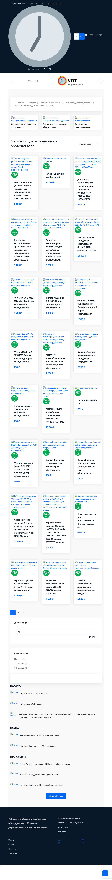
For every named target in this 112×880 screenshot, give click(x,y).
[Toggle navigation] (10, 81)
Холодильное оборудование (70, 823)
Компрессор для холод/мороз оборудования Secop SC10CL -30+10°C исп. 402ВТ (55, 415)
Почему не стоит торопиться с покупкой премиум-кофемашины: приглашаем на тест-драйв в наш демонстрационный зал (56, 715)
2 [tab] (18, 612)
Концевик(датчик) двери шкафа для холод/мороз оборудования (86, 357)
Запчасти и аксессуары (50, 103)
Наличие (20, 659)
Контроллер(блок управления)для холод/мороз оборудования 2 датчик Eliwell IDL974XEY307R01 (23, 190)
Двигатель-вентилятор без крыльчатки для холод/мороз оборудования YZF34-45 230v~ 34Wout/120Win (54, 250)
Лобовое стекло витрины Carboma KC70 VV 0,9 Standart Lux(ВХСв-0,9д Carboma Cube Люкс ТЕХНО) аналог (24, 528)
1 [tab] (12, 612)
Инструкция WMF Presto (31, 704)
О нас (11, 844)
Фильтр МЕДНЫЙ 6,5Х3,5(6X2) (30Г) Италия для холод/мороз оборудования (87, 307)
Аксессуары (63, 827)
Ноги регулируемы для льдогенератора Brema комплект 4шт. (86, 520)
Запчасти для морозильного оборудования (55, 125)
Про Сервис (18, 756)
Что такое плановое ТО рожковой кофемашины (41, 785)
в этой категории (96, 35)
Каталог (32, 103)
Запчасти (62, 832)
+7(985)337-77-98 (19, 4)
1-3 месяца (20, 668)
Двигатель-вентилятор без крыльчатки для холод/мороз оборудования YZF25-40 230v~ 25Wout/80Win (22, 250)
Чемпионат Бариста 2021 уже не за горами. (39, 735)
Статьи (15, 727)
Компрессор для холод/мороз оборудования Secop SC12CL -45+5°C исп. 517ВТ (86, 244)
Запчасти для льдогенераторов (82, 125)
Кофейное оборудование (69, 818)
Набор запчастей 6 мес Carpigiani (55, 175)
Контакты (12, 853)
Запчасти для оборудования (79, 103)
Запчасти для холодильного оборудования (33, 105)
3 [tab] (23, 612)
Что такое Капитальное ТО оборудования (38, 746)
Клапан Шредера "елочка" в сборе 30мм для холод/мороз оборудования (86, 466)
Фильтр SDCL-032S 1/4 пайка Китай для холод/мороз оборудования (24, 303)
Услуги (11, 840)
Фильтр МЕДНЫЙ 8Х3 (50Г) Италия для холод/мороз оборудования (55, 303)
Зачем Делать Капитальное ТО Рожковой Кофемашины (45, 764)
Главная (20, 103)
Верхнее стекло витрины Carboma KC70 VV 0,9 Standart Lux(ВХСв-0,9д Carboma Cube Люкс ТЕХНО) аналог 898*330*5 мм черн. (56, 532)
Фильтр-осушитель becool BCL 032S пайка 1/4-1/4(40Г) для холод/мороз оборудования (23, 469)
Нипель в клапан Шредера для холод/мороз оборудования (22, 411)
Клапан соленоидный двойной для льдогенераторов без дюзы (86, 587)
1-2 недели (20, 663)
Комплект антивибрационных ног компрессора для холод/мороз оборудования (55, 361)
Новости (15, 686)
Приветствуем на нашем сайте (34, 693)
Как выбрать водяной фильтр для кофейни (39, 774)
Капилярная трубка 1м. (87, 402)
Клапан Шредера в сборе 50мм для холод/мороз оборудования (55, 465)
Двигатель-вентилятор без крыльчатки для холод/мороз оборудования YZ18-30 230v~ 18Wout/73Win (85, 189)
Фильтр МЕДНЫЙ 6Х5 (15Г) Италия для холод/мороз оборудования (23, 357)
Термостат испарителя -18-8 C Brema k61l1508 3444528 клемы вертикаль (55, 587)
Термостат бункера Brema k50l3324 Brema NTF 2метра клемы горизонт (23, 585)
